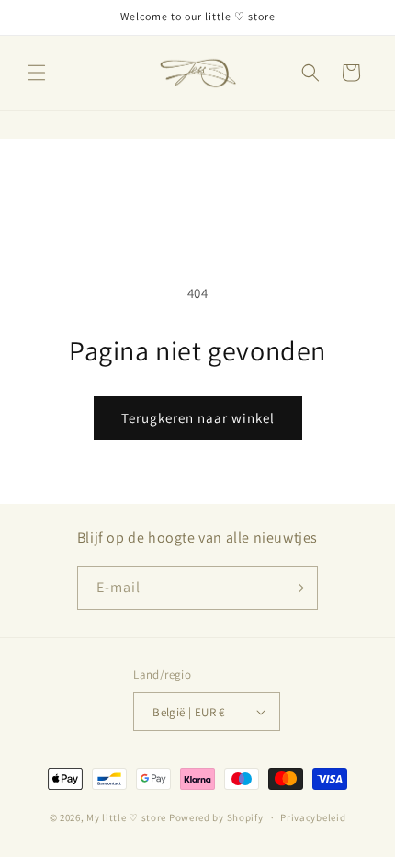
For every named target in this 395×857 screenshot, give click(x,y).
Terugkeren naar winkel (198, 418)
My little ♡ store (126, 817)
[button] (37, 72)
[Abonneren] (296, 588)
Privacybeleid (312, 817)
